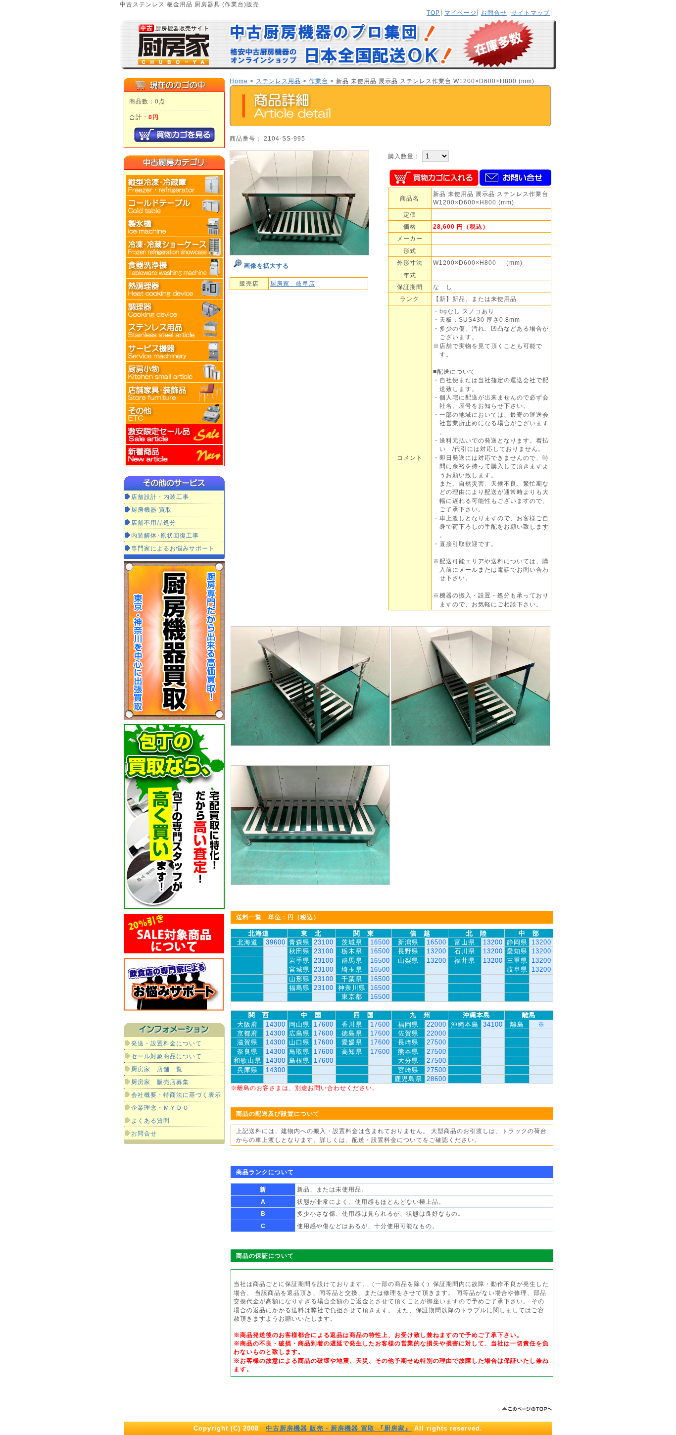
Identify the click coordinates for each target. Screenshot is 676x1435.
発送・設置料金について (166, 1043)
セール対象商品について (166, 1056)
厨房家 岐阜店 (292, 283)
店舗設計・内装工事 (160, 497)
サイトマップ (530, 12)
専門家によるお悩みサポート (173, 548)
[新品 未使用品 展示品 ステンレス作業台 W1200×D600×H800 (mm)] (299, 253)
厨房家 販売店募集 (160, 1082)
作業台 (318, 81)
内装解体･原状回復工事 (165, 535)
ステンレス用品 (278, 81)
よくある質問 (150, 1120)
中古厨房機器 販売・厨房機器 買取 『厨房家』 (339, 1428)
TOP (433, 12)
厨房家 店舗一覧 (157, 1069)
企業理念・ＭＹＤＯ (160, 1107)
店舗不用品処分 (153, 522)
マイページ (460, 12)
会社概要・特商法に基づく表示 (176, 1094)
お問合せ (494, 12)
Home (239, 81)
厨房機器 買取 (151, 509)
